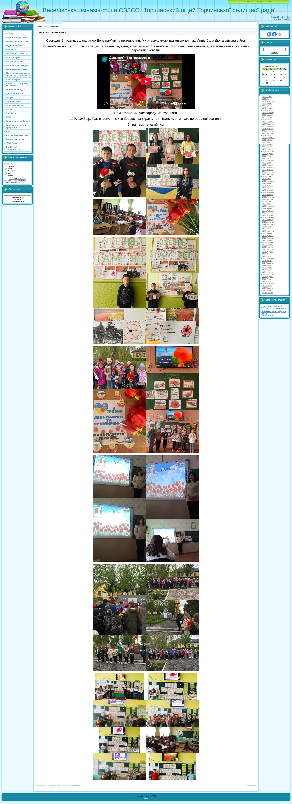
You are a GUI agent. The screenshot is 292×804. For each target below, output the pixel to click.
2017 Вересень (268, 108)
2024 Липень (267, 267)
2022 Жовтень (267, 220)
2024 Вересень (268, 270)
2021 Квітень (267, 183)
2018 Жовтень (267, 129)
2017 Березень (268, 101)
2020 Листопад (268, 172)
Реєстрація (260, 2)
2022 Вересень (268, 217)
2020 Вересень (268, 167)
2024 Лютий (266, 256)
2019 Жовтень (267, 149)
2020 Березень (268, 160)
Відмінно (10, 166)
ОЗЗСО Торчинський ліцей (271, 306)
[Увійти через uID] (269, 34)
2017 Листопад (268, 113)
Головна (249, 2)
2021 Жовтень (267, 195)
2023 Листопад (268, 249)
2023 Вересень (268, 245)
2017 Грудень (267, 115)
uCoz (146, 798)
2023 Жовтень (267, 247)
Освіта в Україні (267, 315)
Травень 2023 (269, 66)
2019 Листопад (268, 151)
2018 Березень (268, 122)
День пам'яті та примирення (52, 32)
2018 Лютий (266, 119)
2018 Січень (267, 117)
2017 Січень (267, 97)
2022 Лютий (266, 204)
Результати (8, 180)
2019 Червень (267, 144)
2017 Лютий (266, 99)
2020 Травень (267, 163)
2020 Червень (267, 165)
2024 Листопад (268, 274)
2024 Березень (268, 258)
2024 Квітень (267, 261)
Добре (9, 168)
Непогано (11, 171)
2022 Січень (267, 201)
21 (285, 77)
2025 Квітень (267, 286)
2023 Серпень (267, 242)
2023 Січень (267, 226)
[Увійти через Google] (279, 34)
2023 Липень (267, 240)
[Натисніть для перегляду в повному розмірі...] (146, 233)
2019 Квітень (267, 140)
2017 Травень (267, 106)
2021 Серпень (267, 190)
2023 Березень (268, 231)
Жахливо (10, 176)
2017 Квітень (267, 103)
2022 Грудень (267, 224)
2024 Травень (267, 263)
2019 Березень (268, 138)
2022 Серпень (267, 215)
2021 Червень (267, 188)
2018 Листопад (268, 131)
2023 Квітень (267, 233)
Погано (10, 173)
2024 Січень (267, 254)
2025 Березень (268, 283)
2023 (45, 26)
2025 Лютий (266, 281)
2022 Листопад (268, 222)
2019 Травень (267, 142)
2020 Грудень (267, 174)
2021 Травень (267, 185)
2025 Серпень (267, 293)
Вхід (269, 2)
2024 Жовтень (267, 272)
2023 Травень (267, 236)
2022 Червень (267, 213)
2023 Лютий (266, 229)
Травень (52, 26)
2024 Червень (267, 265)
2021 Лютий (266, 179)
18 (274, 77)
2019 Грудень (267, 154)
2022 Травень (267, 211)
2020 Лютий (266, 158)
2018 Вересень (268, 126)
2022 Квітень (267, 208)
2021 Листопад (268, 197)
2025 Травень (267, 288)
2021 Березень (268, 181)
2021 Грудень (267, 199)
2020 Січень (267, 156)
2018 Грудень (267, 133)
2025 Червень (267, 290)
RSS (288, 19)
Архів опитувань (20, 180)
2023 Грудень (267, 252)
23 (267, 80)
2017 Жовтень (267, 110)
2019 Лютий (266, 135)
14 (285, 74)
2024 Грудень (267, 277)
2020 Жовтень (267, 170)
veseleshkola (56, 785)
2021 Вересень (268, 192)
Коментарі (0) (78, 785)
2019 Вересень (268, 147)
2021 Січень (267, 176)
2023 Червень (267, 238)
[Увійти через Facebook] (274, 34)
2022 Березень (268, 206)
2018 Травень (267, 124)
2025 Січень (267, 279)
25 (274, 80)
